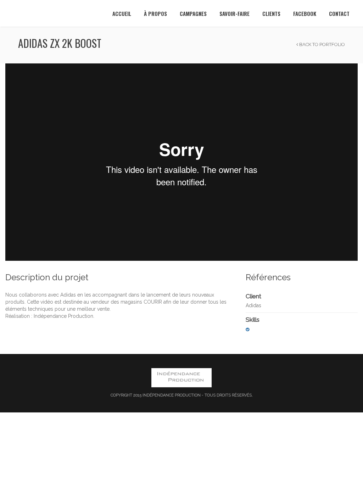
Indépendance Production (172, 395)
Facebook (304, 13)
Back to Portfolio (321, 44)
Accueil (121, 13)
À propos (155, 13)
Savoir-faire (234, 13)
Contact (339, 13)
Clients (271, 13)
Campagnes (193, 13)
